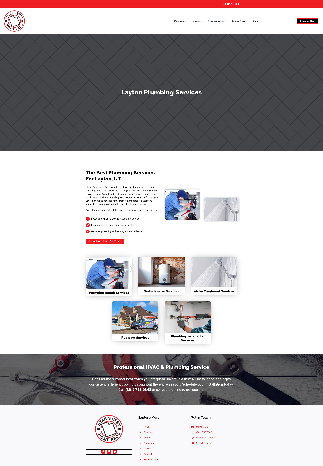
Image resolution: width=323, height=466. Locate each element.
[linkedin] (115, 452)
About (147, 437)
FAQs (146, 427)
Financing (149, 443)
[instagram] (109, 452)
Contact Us (202, 427)
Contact (148, 454)
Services (148, 432)
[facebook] (103, 452)
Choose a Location (206, 437)
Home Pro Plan (151, 459)
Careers (148, 448)
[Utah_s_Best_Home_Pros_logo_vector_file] (109, 416)
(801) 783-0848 (232, 4)
